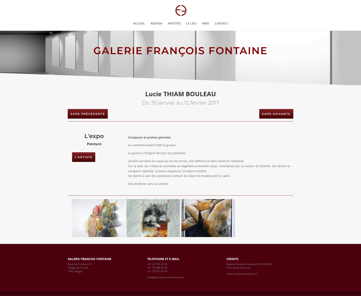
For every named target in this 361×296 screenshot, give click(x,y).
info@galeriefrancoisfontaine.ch (165, 277)
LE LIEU (191, 23)
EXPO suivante (276, 113)
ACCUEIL (139, 23)
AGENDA (156, 23)
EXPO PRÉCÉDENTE (87, 113)
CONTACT (221, 23)
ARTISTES (174, 23)
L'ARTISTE (84, 157)
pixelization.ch (249, 273)
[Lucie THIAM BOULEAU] (98, 236)
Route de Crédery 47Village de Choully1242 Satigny (80, 267)
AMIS (205, 23)
